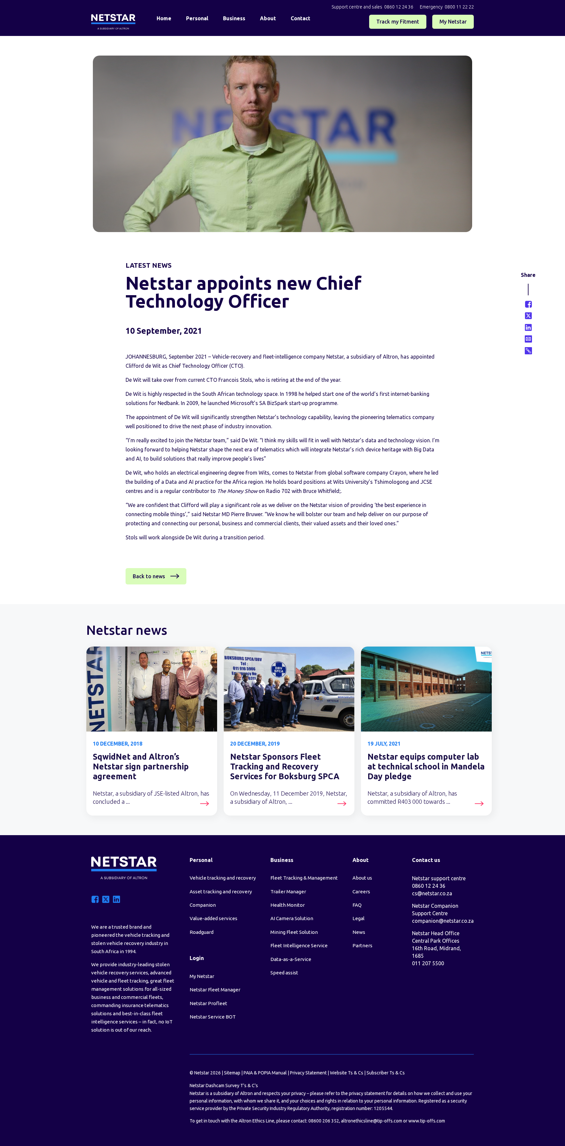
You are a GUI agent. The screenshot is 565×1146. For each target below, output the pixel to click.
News (358, 932)
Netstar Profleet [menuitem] (208, 1003)
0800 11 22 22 (459, 6)
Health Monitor (287, 905)
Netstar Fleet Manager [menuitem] (215, 989)
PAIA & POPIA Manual (265, 1072)
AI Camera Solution (291, 918)
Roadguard (202, 932)
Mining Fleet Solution (294, 932)
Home (164, 18)
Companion (203, 905)
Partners (362, 945)
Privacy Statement (308, 1072)
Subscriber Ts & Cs (386, 1072)
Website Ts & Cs (346, 1072)
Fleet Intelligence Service (299, 945)
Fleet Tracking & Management (304, 878)
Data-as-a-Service (290, 959)
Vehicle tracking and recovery (223, 878)
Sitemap (232, 1072)
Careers (361, 891)
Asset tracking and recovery (221, 891)
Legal (358, 918)
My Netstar (453, 22)
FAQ (357, 905)
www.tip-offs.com (426, 1120)
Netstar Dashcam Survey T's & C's (224, 1085)
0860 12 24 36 (398, 6)
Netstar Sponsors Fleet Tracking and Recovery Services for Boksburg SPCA (284, 766)
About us (362, 878)
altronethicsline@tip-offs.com (371, 1120)
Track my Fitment (397, 22)
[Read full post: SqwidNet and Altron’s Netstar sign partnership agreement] (151, 689)
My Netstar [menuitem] (202, 976)
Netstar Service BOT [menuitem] (213, 1017)
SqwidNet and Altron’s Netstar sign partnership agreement (141, 766)
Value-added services (213, 918)
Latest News (149, 265)
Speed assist (284, 972)
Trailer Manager (288, 891)
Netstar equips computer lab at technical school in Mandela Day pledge (426, 766)
